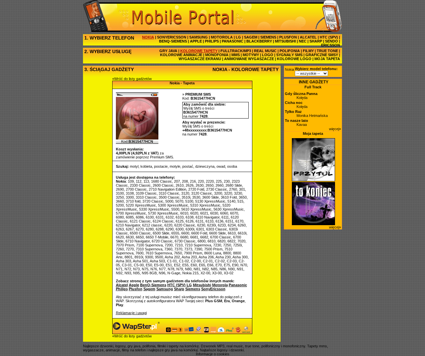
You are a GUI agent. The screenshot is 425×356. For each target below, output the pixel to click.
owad (220, 166)
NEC (302, 41)
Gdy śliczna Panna (301, 94)
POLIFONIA (290, 51)
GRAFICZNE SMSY (321, 55)
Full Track (312, 87)
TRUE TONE (327, 51)
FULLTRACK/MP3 (235, 51)
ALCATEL (308, 37)
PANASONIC (232, 41)
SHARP (315, 41)
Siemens (192, 289)
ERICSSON (330, 45)
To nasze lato (296, 121)
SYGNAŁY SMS (289, 55)
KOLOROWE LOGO (294, 59)
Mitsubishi (202, 285)
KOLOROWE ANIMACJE (181, 55)
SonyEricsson (213, 289)
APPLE (196, 41)
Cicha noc (293, 103)
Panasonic (238, 285)
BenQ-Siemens (153, 285)
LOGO (267, 55)
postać (187, 166)
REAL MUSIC (265, 51)
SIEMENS (268, 37)
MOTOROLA (222, 37)
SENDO (331, 41)
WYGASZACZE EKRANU (200, 59)
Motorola (220, 285)
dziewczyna (204, 166)
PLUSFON (288, 37)
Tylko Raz (293, 112)
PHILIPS (212, 41)
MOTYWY (251, 55)
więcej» (335, 129)
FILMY (308, 51)
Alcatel (122, 285)
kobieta (146, 166)
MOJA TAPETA (327, 59)
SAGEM (250, 37)
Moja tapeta (313, 133)
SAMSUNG (198, 37)
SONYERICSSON (171, 37)
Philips (122, 289)
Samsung (164, 289)
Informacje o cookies (212, 354)
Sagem (149, 289)
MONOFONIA (216, 55)
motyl (134, 166)
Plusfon (135, 289)
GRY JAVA (168, 51)
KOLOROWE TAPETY (198, 51)
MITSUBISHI (285, 41)
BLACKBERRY (259, 41)
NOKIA (148, 37)
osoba (232, 166)
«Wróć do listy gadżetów (132, 79)
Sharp (179, 289)
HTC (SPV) (329, 37)
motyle (175, 166)
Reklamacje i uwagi (131, 313)
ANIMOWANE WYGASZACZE (249, 59)
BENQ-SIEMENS (173, 41)
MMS (235, 55)
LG (238, 37)
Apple (134, 285)
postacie (161, 166)
